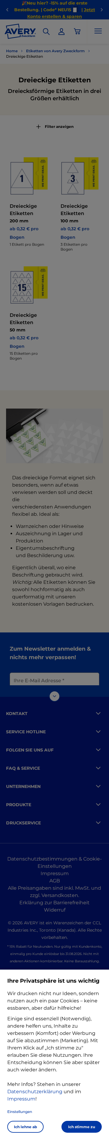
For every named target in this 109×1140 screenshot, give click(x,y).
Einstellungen (19, 1111)
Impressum (21, 1099)
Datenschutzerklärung (34, 1091)
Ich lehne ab (25, 1127)
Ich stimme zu (81, 1127)
